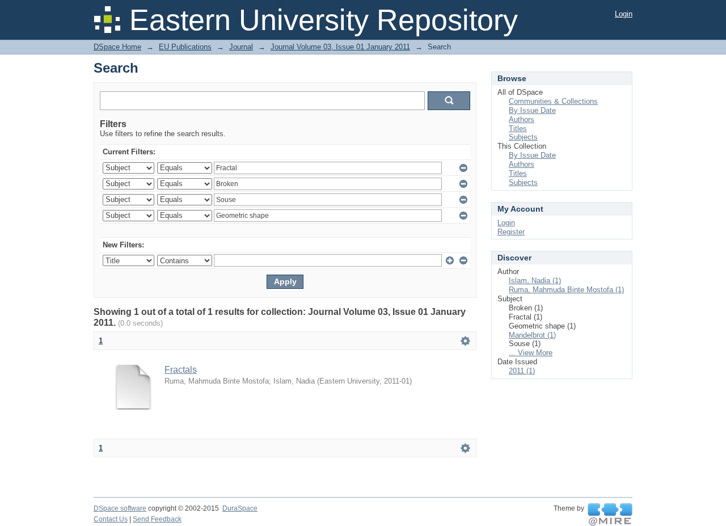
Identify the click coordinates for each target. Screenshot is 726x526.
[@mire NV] (610, 515)
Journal (241, 47)
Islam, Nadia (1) (535, 280)
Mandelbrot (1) (532, 335)
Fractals (180, 369)
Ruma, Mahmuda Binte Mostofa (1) (566, 289)
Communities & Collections (553, 101)
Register (511, 232)
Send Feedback (157, 519)
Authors (521, 119)
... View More (530, 352)
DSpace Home (117, 47)
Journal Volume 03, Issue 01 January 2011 (340, 47)
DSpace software (120, 508)
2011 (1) (522, 371)
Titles (518, 128)
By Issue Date (532, 110)
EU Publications (185, 47)
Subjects (523, 137)
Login (623, 14)
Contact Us (111, 519)
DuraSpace (240, 508)
